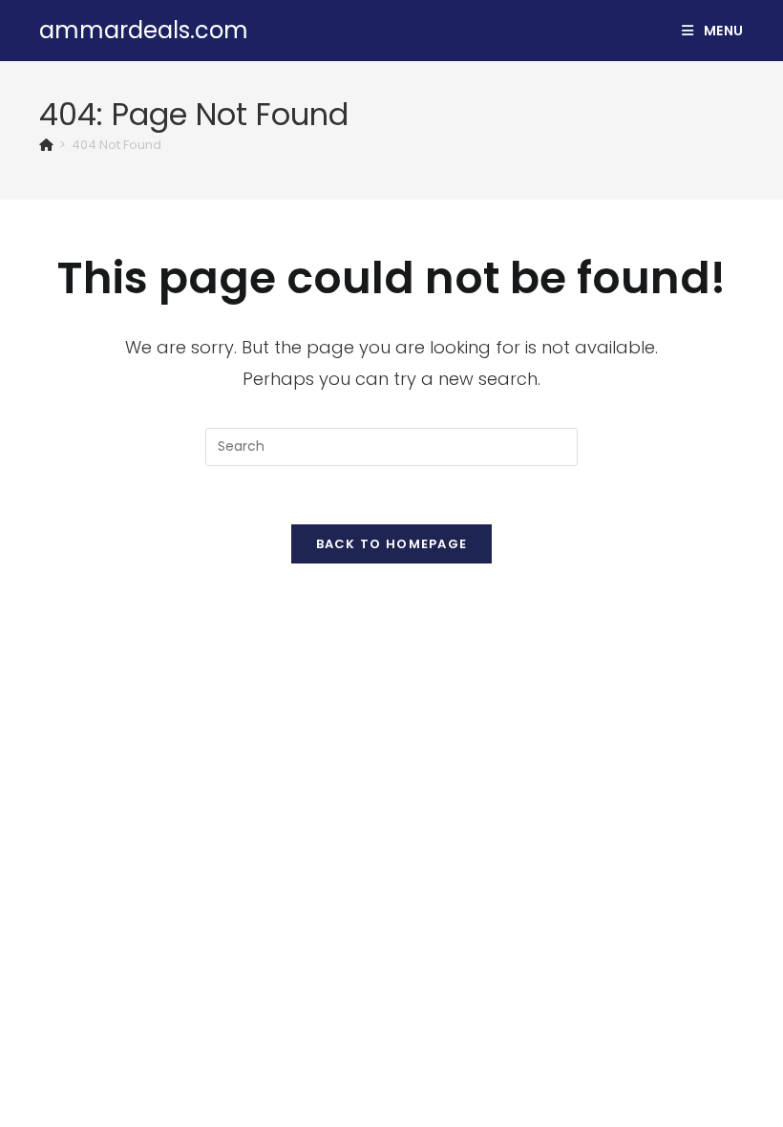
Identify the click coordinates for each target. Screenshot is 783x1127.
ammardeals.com (143, 30)
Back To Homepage (392, 544)
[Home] (46, 145)
